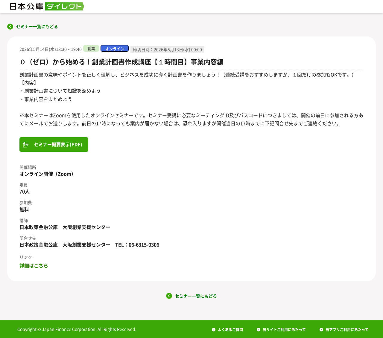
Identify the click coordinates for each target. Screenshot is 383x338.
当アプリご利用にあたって (347, 329)
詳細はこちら (33, 265)
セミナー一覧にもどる (37, 26)
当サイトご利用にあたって (284, 329)
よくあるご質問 (230, 329)
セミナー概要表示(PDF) (58, 144)
